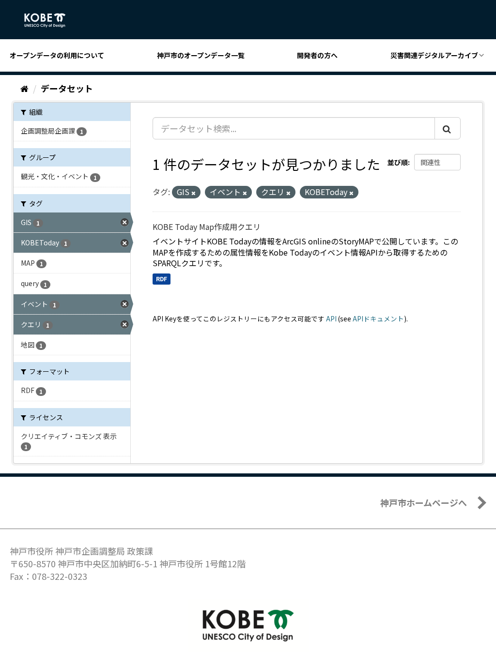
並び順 (398, 162)
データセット (67, 88)
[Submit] (447, 128)
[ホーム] (24, 88)
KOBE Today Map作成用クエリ (207, 226)
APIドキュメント (378, 318)
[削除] (193, 193)
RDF (161, 278)
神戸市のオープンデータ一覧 (201, 55)
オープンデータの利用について (57, 55)
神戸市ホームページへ (423, 502)
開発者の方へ (317, 55)
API (331, 318)
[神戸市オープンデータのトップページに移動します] (50, 20)
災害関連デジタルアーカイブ (434, 55)
